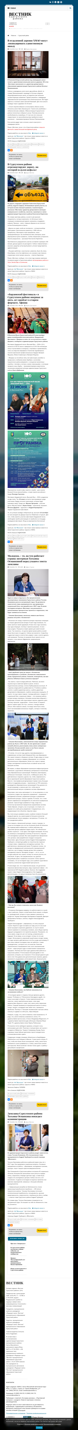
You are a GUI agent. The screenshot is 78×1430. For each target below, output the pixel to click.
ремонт (41, 277)
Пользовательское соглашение (15, 1413)
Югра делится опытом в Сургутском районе (18, 1269)
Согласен (39, 1427)
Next (48, 24)
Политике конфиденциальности (34, 1424)
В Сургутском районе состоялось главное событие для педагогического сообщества (18, 1251)
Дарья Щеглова (30, 172)
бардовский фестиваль (40, 536)
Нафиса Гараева (29, 567)
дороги (35, 277)
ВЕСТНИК (20, 14)
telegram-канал (38, 133)
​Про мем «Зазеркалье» (18, 1243)
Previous (46, 24)
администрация (14, 1222)
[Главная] (8, 35)
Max (29, 133)
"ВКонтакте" (19, 136)
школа (42, 144)
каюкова (35, 144)
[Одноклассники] (11, 150)
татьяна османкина (28, 1093)
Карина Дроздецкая (31, 49)
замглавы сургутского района (18, 1096)
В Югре (11, 25)
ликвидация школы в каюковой (18, 147)
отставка (39, 1219)
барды (11, 538)
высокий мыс (19, 538)
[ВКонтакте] (9, 150)
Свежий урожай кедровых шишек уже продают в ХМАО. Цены (28, 27)
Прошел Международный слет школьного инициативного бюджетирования (18, 1261)
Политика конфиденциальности (36, 1413)
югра (15, 144)
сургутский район (25, 144)
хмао (10, 144)
